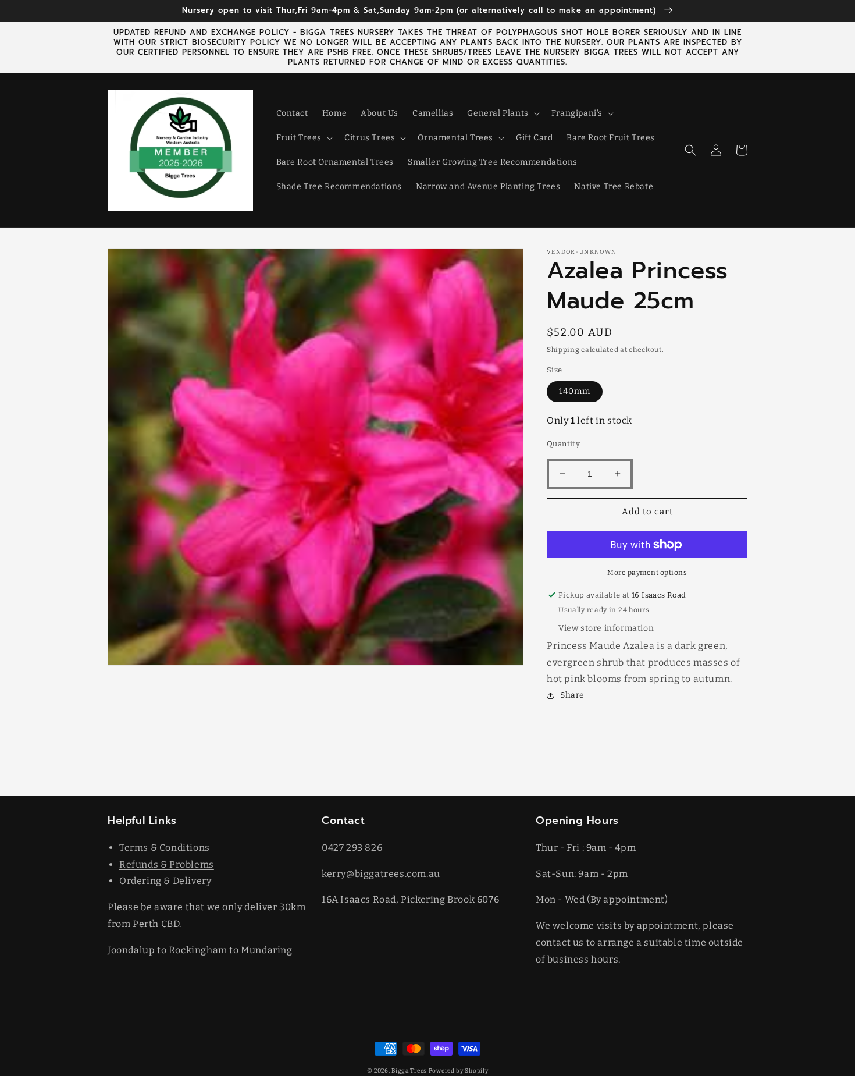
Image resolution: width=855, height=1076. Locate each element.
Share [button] (572, 695)
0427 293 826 (352, 847)
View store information (606, 628)
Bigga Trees (409, 1070)
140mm (574, 391)
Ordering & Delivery (165, 880)
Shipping (563, 350)
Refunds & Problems (166, 864)
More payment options (647, 573)
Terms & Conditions (164, 847)
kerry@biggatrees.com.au (381, 873)
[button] (502, 113)
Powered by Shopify (459, 1070)
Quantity (563, 443)
